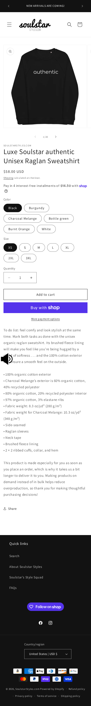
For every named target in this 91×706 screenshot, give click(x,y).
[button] (9, 24)
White (46, 229)
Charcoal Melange (22, 218)
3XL (29, 258)
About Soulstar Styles (25, 567)
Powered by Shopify (52, 688)
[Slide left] (35, 137)
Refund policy (77, 689)
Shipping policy (70, 696)
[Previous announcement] (9, 6)
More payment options (45, 319)
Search (14, 556)
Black (12, 208)
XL (67, 247)
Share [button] (12, 508)
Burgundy (36, 208)
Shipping (8, 177)
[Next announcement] (82, 6)
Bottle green (59, 218)
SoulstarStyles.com (27, 688)
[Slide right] (56, 137)
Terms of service (46, 696)
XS (10, 247)
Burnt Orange (19, 229)
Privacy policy (23, 696)
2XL (11, 258)
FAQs (13, 588)
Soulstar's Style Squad (26, 577)
